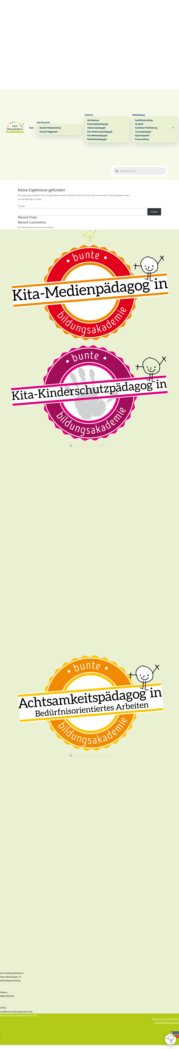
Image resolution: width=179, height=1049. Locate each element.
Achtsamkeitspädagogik (97, 124)
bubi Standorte (43, 122)
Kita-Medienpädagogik (97, 135)
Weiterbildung (138, 115)
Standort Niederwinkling (50, 127)
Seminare (89, 115)
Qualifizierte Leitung (144, 120)
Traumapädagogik (143, 131)
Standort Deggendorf (48, 131)
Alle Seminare (93, 120)
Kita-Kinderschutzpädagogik (99, 131)
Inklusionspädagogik (96, 127)
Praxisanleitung (142, 139)
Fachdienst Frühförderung (146, 127)
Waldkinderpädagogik (97, 139)
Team (31, 127)
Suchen (21, 206)
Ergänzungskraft (142, 135)
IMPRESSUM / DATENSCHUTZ (165, 1019)
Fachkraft (139, 124)
